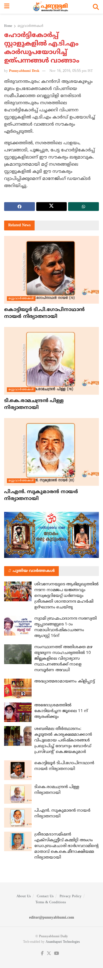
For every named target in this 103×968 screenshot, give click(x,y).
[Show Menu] (6, 7)
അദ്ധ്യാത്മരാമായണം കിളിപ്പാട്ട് (64, 681)
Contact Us (45, 896)
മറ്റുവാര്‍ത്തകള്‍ (30, 26)
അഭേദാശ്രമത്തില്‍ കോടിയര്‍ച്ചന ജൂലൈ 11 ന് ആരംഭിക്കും (61, 711)
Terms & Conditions (50, 902)
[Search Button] (96, 7)
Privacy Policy (71, 896)
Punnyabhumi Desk (24, 71)
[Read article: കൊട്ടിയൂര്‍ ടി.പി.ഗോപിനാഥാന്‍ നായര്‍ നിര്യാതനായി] (51, 270)
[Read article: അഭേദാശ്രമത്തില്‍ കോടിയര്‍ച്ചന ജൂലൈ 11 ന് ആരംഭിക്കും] (18, 712)
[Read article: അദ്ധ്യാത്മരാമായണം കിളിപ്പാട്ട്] (18, 688)
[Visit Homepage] (51, 6)
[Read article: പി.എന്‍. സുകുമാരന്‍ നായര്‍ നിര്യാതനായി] (51, 452)
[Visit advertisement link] (51, 535)
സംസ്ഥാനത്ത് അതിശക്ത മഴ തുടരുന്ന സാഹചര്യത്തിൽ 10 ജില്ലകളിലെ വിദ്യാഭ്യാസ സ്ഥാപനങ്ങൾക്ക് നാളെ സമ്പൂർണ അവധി (63, 659)
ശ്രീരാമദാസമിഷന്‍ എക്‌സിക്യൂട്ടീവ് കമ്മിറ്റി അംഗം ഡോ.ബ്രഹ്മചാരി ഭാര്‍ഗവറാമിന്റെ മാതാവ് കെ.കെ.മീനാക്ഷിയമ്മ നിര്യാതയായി (66, 846)
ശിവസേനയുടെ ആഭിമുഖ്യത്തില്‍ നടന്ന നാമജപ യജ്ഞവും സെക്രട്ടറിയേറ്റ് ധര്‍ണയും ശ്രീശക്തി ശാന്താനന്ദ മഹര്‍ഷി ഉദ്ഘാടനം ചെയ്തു (66, 596)
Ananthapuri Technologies (63, 942)
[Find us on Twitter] (49, 953)
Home (8, 26)
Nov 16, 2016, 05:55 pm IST (71, 71)
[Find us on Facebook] (42, 953)
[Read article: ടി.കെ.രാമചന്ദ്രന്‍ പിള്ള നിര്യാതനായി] (51, 361)
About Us (23, 896)
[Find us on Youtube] (56, 953)
